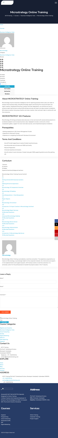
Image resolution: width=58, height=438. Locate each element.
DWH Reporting (4, 339)
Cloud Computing (4, 332)
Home (1, 362)
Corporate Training (35, 416)
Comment (3, 294)
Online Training (34, 415)
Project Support (34, 418)
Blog (1, 366)
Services (2, 368)
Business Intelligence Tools (7, 55)
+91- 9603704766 (7, 378)
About (1, 364)
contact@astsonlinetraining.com (11, 380)
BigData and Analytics (6, 328)
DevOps (2, 333)
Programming (4, 416)
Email (2, 286)
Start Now (4, 322)
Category (2, 52)
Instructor (2, 48)
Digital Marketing (4, 335)
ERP (2, 422)
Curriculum (7, 88)
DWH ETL (2, 337)
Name (2, 278)
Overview (7, 86)
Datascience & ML (6, 420)
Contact (2, 370)
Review (2, 57)
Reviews (7, 94)
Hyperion (2, 341)
